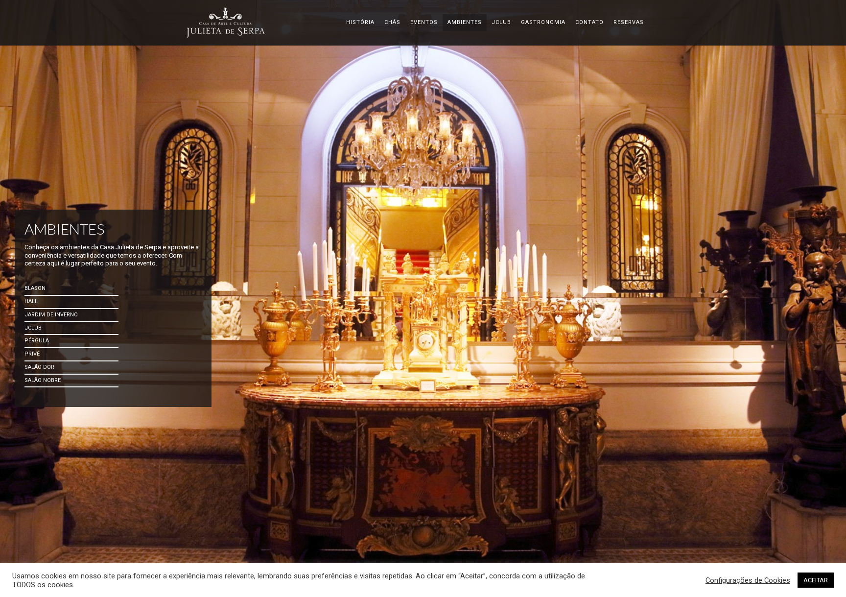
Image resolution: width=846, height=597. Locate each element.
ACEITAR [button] (815, 580)
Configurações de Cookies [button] (747, 580)
